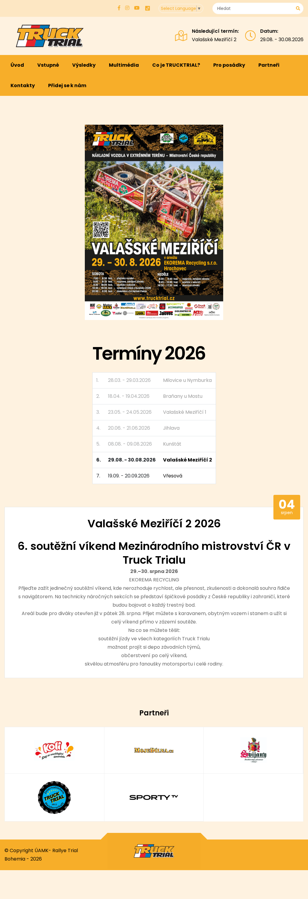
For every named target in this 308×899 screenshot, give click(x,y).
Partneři (268, 65)
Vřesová (172, 475)
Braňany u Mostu (182, 396)
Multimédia (124, 65)
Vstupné (48, 65)
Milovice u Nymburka (187, 380)
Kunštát (172, 443)
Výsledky (84, 65)
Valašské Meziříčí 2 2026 (154, 523)
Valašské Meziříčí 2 (214, 39)
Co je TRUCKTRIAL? (176, 65)
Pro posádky (229, 65)
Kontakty (23, 85)
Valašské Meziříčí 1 (184, 412)
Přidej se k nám (67, 85)
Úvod (17, 65)
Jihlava (171, 428)
